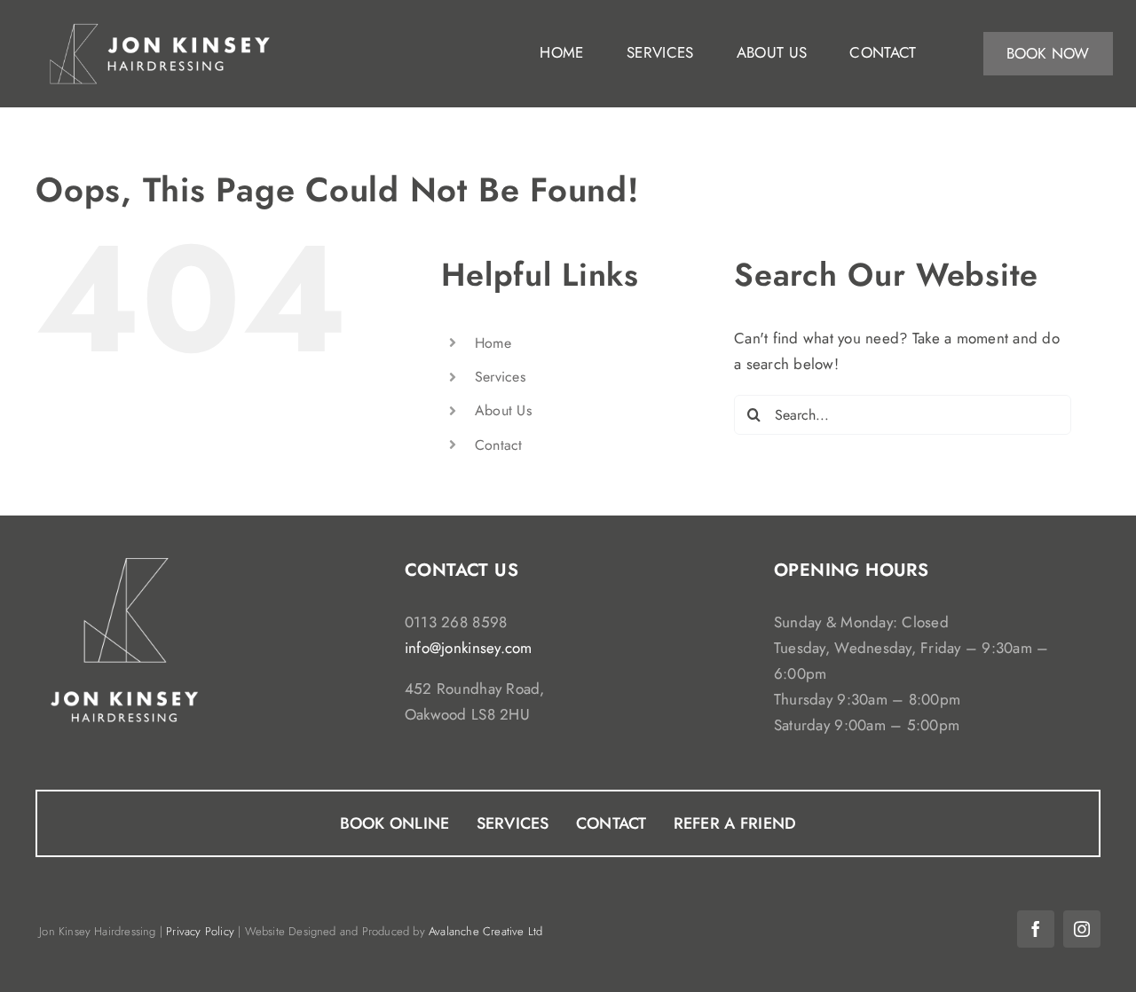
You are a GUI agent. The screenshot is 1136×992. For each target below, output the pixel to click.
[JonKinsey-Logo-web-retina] (159, 24)
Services (500, 376)
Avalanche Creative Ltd (485, 931)
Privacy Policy (200, 931)
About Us (503, 410)
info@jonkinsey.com (468, 647)
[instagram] (1081, 929)
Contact (499, 445)
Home (493, 343)
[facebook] (1035, 929)
